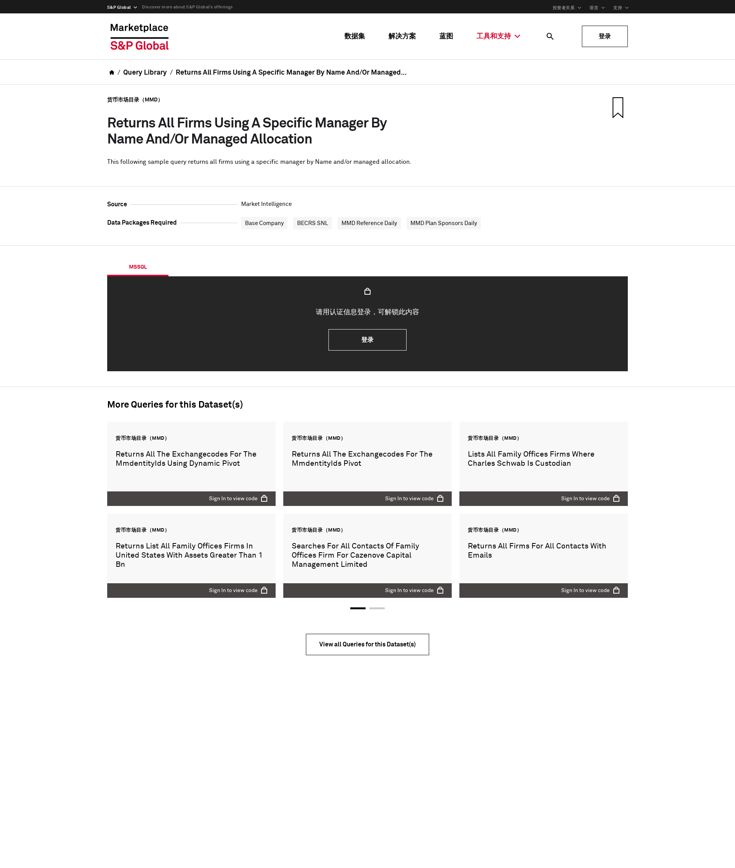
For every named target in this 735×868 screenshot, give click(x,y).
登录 (605, 36)
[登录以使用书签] (617, 107)
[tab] (137, 267)
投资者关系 (564, 8)
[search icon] (550, 36)
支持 (617, 8)
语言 (594, 8)
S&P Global (119, 7)
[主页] (139, 36)
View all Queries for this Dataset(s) (367, 644)
